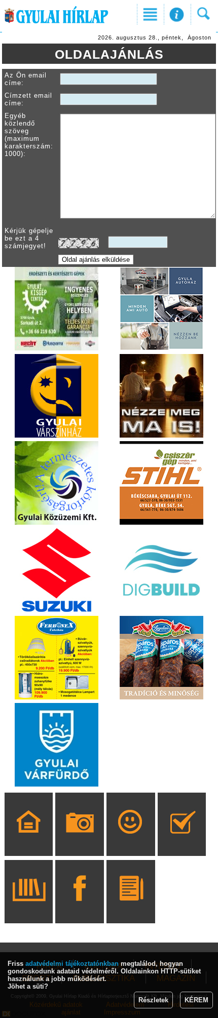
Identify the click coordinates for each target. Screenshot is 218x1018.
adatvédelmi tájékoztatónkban (72, 963)
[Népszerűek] (131, 838)
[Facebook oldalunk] (80, 906)
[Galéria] (80, 838)
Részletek (153, 1000)
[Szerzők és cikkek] (131, 906)
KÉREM (196, 1000)
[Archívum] (29, 906)
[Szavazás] (182, 838)
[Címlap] (29, 838)
